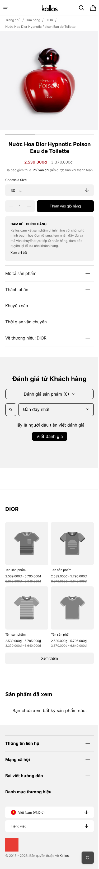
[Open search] (10, 415)
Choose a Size (16, 185)
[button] (6, 8)
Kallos (64, 857)
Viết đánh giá (47, 441)
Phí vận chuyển (46, 170)
